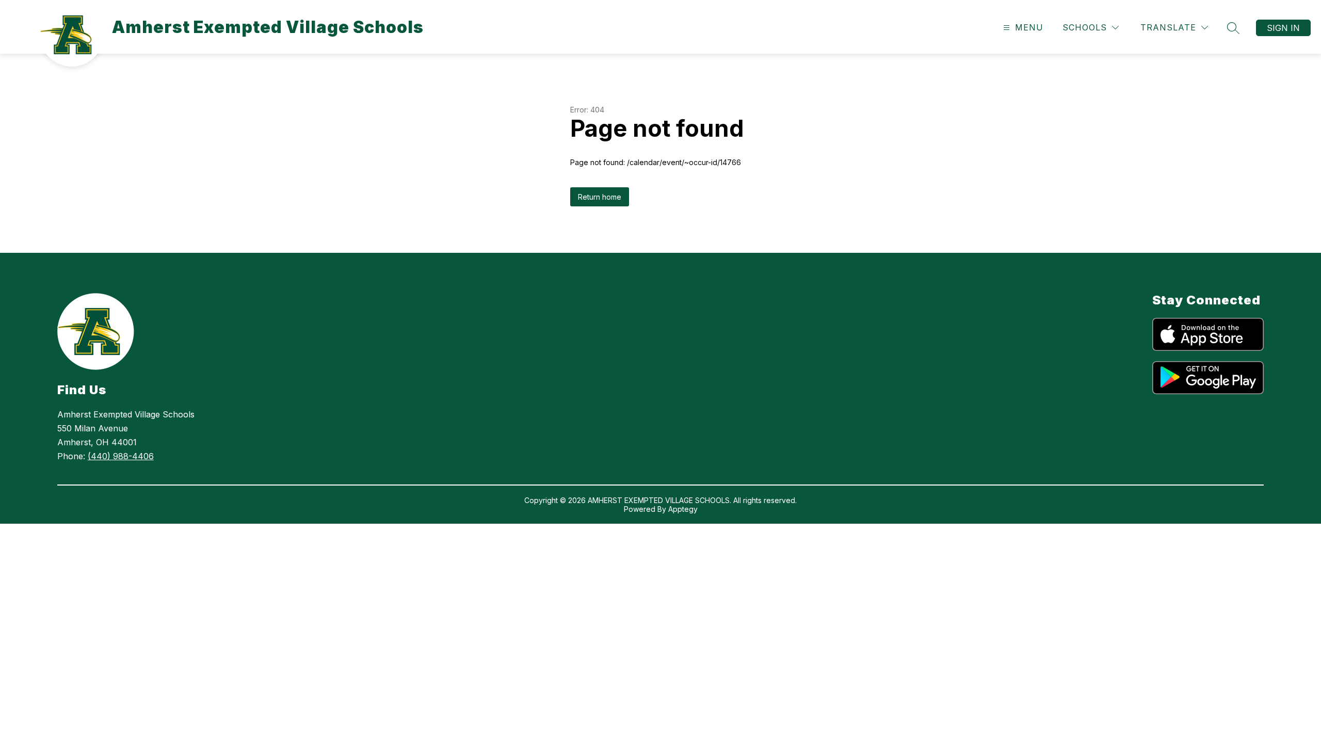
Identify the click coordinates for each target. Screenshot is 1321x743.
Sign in (1283, 28)
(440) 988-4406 (121, 456)
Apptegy (683, 509)
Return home (599, 196)
